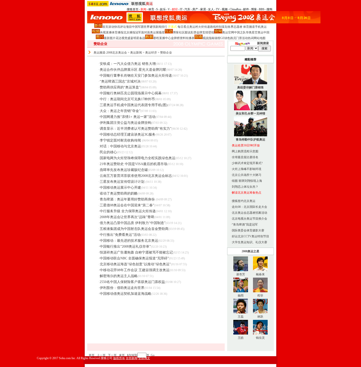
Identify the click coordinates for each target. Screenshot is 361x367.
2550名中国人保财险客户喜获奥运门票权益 (132, 282)
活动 (245, 38)
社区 (182, 32)
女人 (211, 9)
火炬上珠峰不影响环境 (246, 169)
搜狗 (269, 9)
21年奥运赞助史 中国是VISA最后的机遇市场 (133, 164)
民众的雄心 (108, 152)
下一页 (112, 355)
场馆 (217, 38)
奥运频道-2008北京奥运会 (110, 52)
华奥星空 (252, 32)
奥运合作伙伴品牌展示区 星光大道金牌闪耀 (133, 69)
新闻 (143, 9)
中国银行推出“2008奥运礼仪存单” (125, 246)
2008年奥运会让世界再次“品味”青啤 (127, 217)
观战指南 (208, 38)
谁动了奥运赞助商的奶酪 (119, 193)
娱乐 (163, 9)
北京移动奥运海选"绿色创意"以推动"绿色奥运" (135, 264)
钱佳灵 (260, 337)
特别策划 (222, 26)
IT (181, 9)
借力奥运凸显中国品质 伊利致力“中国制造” (133, 223)
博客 (254, 9)
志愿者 (238, 26)
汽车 (187, 9)
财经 (175, 9)
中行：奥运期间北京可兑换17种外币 (127, 99)
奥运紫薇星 (157, 32)
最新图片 (110, 38)
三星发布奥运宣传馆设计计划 (122, 182)
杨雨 (241, 295)
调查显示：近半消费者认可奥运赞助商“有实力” (135, 128)
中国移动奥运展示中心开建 (120, 187)
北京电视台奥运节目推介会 (249, 218)
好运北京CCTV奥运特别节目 (250, 236)
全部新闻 (132, 358)
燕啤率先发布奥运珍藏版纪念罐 (124, 170)
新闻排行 (161, 26)
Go (152, 355)
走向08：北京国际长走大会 (249, 207)
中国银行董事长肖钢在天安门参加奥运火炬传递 (136, 75)
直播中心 (165, 38)
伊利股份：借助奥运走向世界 (122, 288)
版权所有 (119, 358)
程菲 (260, 295)
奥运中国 (263, 32)
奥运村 (193, 26)
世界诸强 (149, 26)
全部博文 (144, 358)
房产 (195, 9)
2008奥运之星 (250, 251)
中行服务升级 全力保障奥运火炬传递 (128, 211)
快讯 (117, 26)
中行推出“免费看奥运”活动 (120, 235)
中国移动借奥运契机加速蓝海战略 (125, 294)
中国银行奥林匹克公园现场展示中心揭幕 (131, 93)
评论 (123, 26)
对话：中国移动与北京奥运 (120, 146)
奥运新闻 (136, 52)
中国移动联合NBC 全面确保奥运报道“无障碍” (134, 258)
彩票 (193, 32)
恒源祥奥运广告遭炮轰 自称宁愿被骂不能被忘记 (136, 252)
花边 (119, 38)
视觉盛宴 (127, 38)
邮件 (246, 9)
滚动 (111, 26)
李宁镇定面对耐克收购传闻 (121, 140)
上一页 (101, 355)
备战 (142, 38)
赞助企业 (166, 52)
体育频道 (249, 26)
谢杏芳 (240, 274)
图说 (188, 32)
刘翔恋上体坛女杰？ (245, 186)
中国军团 (138, 26)
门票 (239, 38)
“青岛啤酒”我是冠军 (245, 224)
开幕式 (172, 26)
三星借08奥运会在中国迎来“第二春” (127, 205)
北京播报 (129, 32)
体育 (151, 9)
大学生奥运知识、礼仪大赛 (249, 242)
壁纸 (211, 32)
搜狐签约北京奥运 (243, 201)
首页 (105, 26)
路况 (233, 38)
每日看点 (183, 26)
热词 (251, 38)
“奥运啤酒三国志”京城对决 (120, 81)
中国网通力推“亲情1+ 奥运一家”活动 (127, 117)
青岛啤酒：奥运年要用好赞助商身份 (128, 199)
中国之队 (240, 32)
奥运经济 (151, 52)
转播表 (190, 38)
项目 (129, 26)
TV (218, 9)
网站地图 (259, 38)
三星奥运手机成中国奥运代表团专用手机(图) (133, 105)
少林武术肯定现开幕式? (247, 163)
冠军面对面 (142, 32)
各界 (231, 26)
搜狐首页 (133, 9)
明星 (136, 38)
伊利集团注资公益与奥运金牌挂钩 (125, 123)
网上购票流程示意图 (245, 151)
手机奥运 (261, 26)
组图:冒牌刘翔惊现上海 (247, 181)
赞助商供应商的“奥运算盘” (120, 87)
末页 (122, 355)
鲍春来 (260, 274)
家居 (203, 9)
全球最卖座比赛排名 (245, 157)
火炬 (201, 26)
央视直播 (106, 32)
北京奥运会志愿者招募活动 (249, 212)
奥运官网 (228, 32)
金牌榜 (175, 38)
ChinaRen (235, 9)
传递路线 (210, 26)
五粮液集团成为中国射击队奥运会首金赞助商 (134, 229)
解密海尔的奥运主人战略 (119, 276)
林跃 (260, 316)
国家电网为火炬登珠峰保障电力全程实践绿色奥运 (137, 158)
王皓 (241, 337)
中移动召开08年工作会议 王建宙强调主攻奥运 (134, 270)
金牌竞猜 (202, 32)
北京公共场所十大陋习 (246, 175)
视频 (225, 9)
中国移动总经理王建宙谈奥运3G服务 (127, 134)
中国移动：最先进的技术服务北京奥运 (129, 240)
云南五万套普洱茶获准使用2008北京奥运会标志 (136, 176)
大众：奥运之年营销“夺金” (120, 111)
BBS (261, 9)
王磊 (241, 316)
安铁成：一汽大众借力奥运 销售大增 (128, 64)
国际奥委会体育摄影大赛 (248, 230)
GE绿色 (225, 38)
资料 (183, 38)
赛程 (156, 38)
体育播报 (118, 32)
